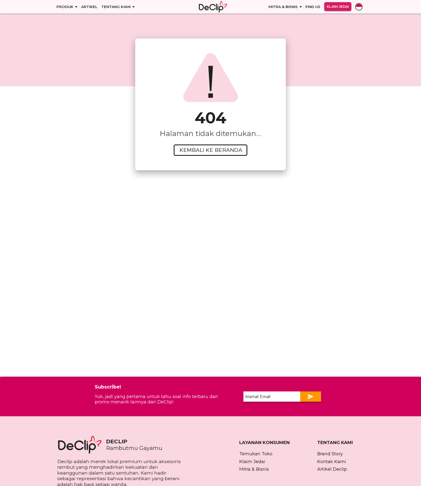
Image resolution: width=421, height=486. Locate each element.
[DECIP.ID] (81, 445)
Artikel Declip (332, 469)
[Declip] (213, 7)
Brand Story (330, 454)
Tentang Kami (116, 6)
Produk (65, 6)
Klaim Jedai (338, 6)
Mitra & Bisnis (283, 6)
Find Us (313, 6)
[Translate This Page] (359, 7)
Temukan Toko (255, 454)
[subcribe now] (310, 396)
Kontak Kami (331, 461)
